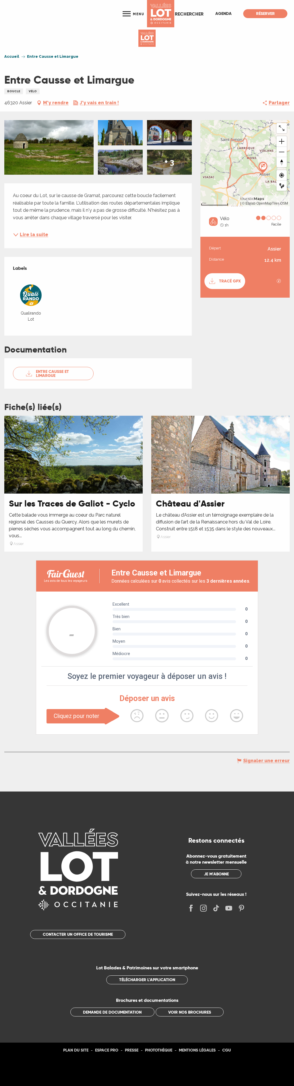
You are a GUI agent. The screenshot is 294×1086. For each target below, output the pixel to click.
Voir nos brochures (189, 1012)
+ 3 (169, 162)
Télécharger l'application (147, 979)
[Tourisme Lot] (160, 13)
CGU (226, 1050)
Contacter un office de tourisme (78, 934)
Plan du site (75, 1050)
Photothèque (158, 1050)
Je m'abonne (216, 874)
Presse (131, 1050)
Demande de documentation (112, 1012)
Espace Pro (106, 1050)
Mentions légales (197, 1050)
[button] (189, 14)
